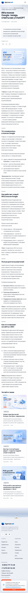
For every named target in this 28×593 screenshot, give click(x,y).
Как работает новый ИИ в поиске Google (14, 31)
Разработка (4, 542)
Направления (18, 550)
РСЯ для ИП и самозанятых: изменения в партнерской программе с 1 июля (12, 487)
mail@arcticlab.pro (5, 571)
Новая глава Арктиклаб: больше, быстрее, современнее (14, 415)
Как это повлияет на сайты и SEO (12, 36)
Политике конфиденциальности (13, 587)
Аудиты (3, 550)
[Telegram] (2, 44)
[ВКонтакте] (6, 44)
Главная (3, 8)
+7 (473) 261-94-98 (8, 568)
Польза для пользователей (10, 33)
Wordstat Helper (19, 558)
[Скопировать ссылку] (9, 44)
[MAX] (9, 534)
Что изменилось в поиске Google (12, 29)
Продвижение (5, 544)
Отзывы (17, 553)
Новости (11, 8)
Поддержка (4, 553)
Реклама (3, 547)
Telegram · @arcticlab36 (7, 573)
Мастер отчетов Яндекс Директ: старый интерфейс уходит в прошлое (12, 451)
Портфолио (18, 544)
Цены (16, 542)
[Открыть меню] (25, 2)
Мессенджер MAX (5, 575)
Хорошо (14, 589)
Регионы (17, 547)
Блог (7, 8)
